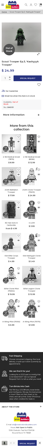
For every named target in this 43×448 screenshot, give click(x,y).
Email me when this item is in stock (20, 96)
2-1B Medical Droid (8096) (31, 158)
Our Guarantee (12, 91)
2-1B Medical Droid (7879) (11, 158)
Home (4, 12)
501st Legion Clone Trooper (31, 290)
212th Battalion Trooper (11, 191)
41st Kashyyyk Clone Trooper (32, 257)
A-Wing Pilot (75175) (31, 322)
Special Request (27, 78)
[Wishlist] (35, 4)
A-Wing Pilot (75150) (11, 322)
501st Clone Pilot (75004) (11, 290)
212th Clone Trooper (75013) (31, 191)
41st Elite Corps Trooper (11, 257)
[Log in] (31, 4)
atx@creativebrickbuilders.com (24, 425)
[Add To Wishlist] (39, 84)
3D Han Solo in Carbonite (11, 224)
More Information (14, 114)
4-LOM (32, 223)
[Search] (26, 4)
